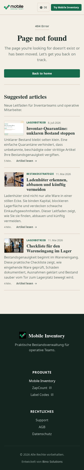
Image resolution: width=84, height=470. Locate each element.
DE (43, 7)
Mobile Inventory (42, 381)
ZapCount (42, 388)
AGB (42, 427)
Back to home (42, 73)
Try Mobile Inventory (66, 7)
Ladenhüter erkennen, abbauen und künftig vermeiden (47, 184)
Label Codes (42, 394)
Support (42, 420)
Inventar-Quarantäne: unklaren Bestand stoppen (51, 130)
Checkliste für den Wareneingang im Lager (49, 248)
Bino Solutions (52, 462)
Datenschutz (42, 434)
